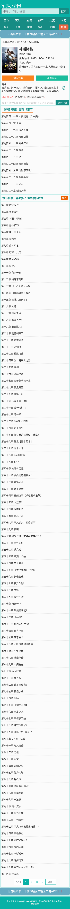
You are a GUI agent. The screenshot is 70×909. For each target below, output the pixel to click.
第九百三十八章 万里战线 (14, 136)
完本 (52, 27)
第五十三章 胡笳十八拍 (13, 556)
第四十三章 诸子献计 (12, 488)
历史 (52, 20)
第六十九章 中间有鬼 (12, 664)
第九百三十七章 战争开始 (14, 143)
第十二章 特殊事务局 (12, 279)
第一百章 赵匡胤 (10, 873)
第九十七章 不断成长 (12, 853)
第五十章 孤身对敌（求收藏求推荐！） (21, 536)
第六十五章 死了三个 (12, 637)
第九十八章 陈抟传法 (12, 860)
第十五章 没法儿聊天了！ (14, 299)
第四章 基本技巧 (10, 225)
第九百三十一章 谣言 (12, 183)
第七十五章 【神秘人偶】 (14, 704)
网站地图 (35, 904)
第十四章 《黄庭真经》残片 (16, 292)
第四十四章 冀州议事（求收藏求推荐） (21, 495)
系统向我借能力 (35, 96)
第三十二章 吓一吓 (11, 414)
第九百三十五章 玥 (11, 156)
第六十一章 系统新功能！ (14, 610)
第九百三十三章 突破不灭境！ (17, 170)
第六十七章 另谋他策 (12, 650)
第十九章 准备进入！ (12, 326)
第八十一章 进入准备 (12, 745)
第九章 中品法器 (10, 259)
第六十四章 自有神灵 (12, 630)
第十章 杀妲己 (8, 265)
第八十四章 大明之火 (12, 765)
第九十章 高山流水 (11, 806)
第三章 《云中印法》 (12, 218)
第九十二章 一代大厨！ (13, 819)
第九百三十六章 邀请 (12, 150)
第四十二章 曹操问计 (12, 482)
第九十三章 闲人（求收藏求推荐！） (20, 826)
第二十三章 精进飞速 (12, 353)
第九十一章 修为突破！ (13, 813)
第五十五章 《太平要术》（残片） (19, 569)
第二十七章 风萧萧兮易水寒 (16, 380)
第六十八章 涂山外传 (12, 657)
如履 (28, 54)
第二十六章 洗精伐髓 (12, 373)
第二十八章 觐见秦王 (12, 387)
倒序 (64, 197)
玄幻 (18, 20)
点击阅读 (52, 78)
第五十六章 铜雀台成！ (13, 576)
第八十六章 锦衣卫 (11, 779)
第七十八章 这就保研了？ (14, 725)
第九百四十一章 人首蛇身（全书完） (20, 116)
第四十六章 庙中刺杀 (12, 509)
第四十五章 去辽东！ (12, 502)
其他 (29, 27)
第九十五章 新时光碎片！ (14, 840)
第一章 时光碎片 (10, 205)
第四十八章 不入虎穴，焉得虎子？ (19, 522)
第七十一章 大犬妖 (11, 677)
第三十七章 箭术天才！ (13, 448)
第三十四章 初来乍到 (12, 428)
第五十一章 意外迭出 (12, 542)
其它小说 (22, 42)
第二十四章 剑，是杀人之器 (16, 360)
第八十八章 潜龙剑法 (12, 792)
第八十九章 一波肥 (11, 799)
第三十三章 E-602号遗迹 (14, 421)
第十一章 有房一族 (11, 272)
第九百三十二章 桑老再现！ (16, 177)
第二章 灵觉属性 (10, 211)
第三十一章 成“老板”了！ (14, 407)
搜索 (63, 11)
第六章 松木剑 (8, 238)
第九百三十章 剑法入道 (13, 190)
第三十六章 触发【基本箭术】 (17, 441)
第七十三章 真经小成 (12, 691)
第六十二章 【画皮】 (12, 617)
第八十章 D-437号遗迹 (13, 738)
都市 (40, 20)
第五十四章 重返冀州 (12, 563)
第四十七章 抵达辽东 (12, 515)
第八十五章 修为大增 (12, 772)
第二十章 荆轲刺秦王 (12, 333)
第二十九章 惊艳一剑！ (13, 394)
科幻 (6, 27)
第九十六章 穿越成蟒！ (13, 846)
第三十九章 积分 (10, 461)
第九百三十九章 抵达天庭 (14, 129)
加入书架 (18, 78)
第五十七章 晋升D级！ (13, 583)
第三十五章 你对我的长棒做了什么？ (20, 434)
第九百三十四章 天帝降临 (14, 163)
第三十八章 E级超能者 (13, 455)
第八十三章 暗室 (10, 759)
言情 (18, 27)
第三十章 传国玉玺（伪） (14, 400)
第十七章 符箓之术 (11, 313)
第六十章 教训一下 (11, 603)
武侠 (29, 20)
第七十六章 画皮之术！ (13, 711)
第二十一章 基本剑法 (12, 340)
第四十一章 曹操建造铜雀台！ (17, 475)
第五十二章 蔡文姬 (11, 549)
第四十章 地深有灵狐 (12, 468)
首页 (6, 20)
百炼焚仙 (20, 96)
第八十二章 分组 (10, 752)
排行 (40, 27)
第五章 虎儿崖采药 (11, 232)
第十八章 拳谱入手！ (12, 319)
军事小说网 (11, 5)
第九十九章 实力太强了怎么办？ (18, 867)
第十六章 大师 (8, 306)
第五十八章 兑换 (10, 590)
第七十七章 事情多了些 (13, 718)
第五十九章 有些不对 (12, 596)
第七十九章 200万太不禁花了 (16, 732)
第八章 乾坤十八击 (11, 252)
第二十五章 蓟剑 (10, 367)
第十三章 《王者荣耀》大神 (16, 286)
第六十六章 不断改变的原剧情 (17, 644)
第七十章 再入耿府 (11, 671)
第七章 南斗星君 (10, 245)
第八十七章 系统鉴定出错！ (16, 786)
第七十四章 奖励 (10, 698)
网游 (63, 20)
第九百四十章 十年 (11, 123)
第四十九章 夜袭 (10, 529)
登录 (63, 27)
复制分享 (62, 102)
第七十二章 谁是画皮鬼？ (14, 684)
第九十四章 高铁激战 (12, 833)
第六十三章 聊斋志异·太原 (15, 623)
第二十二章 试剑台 (11, 346)
